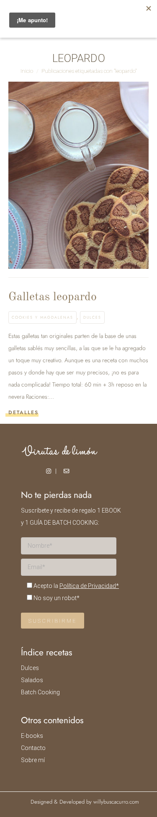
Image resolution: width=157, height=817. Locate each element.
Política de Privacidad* (89, 585)
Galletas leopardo (52, 297)
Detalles (23, 412)
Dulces (92, 317)
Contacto (33, 748)
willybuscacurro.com (116, 802)
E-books (32, 735)
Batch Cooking (40, 692)
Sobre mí (33, 760)
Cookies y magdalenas (42, 317)
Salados (32, 680)
